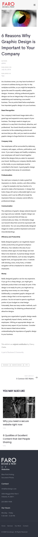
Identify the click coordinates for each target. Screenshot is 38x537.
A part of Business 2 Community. (12, 352)
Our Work (18, 526)
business (5, 364)
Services (10, 526)
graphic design (17, 364)
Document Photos (7, 478)
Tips (2, 76)
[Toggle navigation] (30, 5)
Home (3, 526)
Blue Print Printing (7, 474)
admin (3, 63)
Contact (25, 526)
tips (26, 364)
